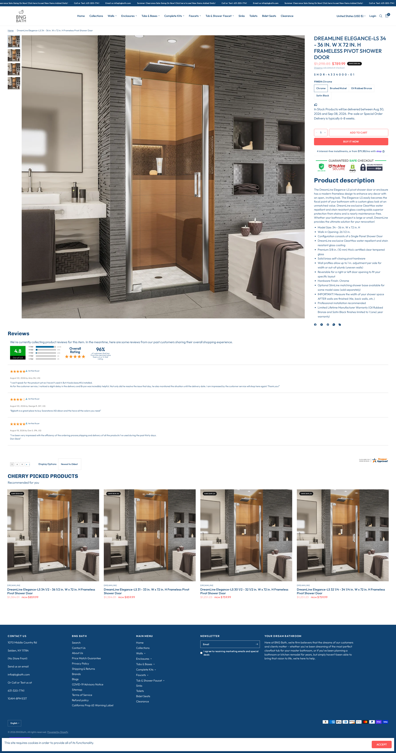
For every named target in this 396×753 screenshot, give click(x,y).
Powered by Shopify (57, 732)
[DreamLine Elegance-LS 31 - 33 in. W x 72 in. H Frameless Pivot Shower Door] (150, 535)
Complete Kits (173, 16)
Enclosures (128, 16)
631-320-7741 (16, 690)
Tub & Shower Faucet (219, 16)
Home (81, 16)
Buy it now (351, 141)
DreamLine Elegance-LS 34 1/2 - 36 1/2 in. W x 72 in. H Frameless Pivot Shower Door (51, 591)
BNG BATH (79, 636)
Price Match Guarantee (86, 658)
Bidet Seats (269, 16)
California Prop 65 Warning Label (92, 705)
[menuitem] (81, 16)
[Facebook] (316, 324)
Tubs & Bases (149, 16)
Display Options (48, 464)
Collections (96, 16)
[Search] (381, 16)
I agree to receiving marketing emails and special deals (231, 653)
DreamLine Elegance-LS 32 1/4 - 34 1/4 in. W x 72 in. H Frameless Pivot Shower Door (341, 591)
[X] (322, 324)
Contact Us (79, 648)
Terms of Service (82, 695)
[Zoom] (298, 42)
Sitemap (77, 689)
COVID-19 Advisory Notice (87, 684)
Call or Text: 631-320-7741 (27, 3)
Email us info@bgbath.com (58, 3)
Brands (76, 674)
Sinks (242, 16)
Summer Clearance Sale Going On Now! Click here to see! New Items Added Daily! (117, 3)
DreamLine (13, 585)
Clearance (287, 16)
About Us (77, 653)
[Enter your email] (257, 644)
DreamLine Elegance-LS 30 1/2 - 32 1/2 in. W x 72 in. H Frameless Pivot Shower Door (244, 591)
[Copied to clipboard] (340, 324)
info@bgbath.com (19, 674)
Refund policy (80, 700)
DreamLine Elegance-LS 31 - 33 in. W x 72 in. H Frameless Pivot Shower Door (146, 591)
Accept (382, 744)
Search (76, 642)
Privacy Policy (80, 663)
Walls (111, 16)
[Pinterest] (328, 324)
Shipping (318, 67)
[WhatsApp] (334, 324)
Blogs (75, 679)
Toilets (253, 16)
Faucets (194, 16)
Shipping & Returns (83, 669)
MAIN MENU (144, 636)
